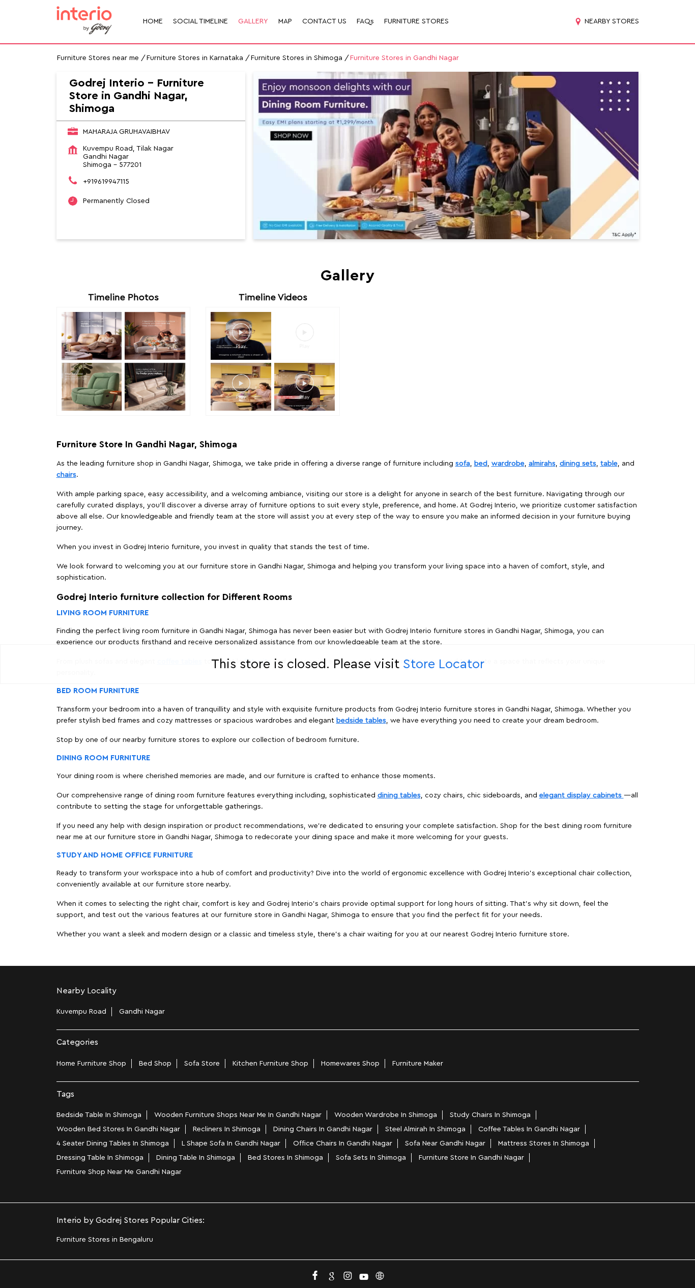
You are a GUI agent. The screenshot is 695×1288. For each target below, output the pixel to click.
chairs (66, 474)
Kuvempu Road (81, 1011)
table (609, 463)
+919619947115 (106, 181)
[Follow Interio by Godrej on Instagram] (347, 1273)
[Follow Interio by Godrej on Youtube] (364, 1273)
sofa (462, 463)
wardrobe (508, 463)
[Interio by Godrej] (84, 21)
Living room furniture (102, 613)
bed (480, 463)
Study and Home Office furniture (124, 855)
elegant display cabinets (581, 795)
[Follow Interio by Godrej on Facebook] (315, 1273)
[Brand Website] (380, 1273)
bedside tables (361, 720)
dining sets (578, 463)
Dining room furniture (103, 758)
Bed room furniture (97, 691)
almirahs (542, 463)
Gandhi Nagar (142, 1011)
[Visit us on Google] (331, 1273)
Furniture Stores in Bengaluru (104, 1239)
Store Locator (443, 664)
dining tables (399, 795)
